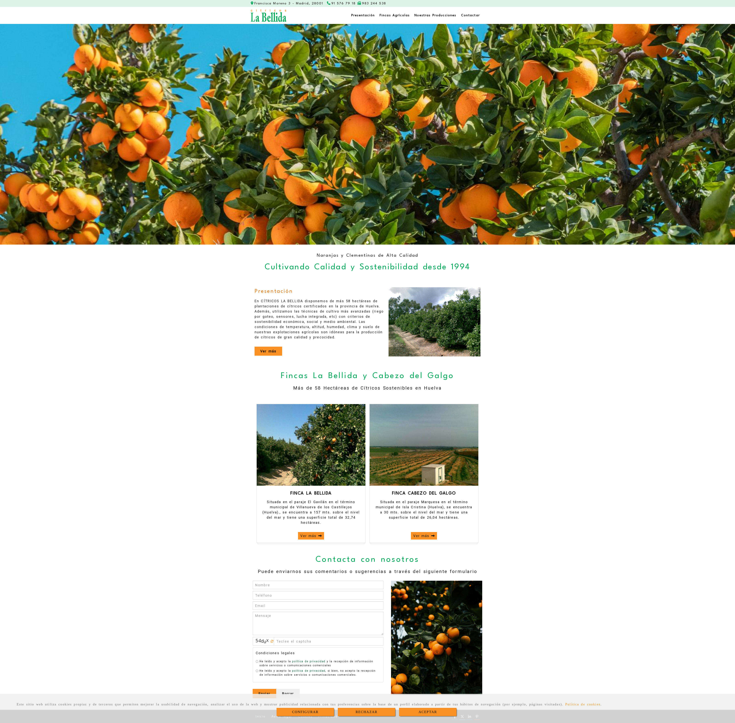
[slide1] (367, 242)
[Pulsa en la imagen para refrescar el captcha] (262, 641)
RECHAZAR (366, 712)
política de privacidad (308, 661)
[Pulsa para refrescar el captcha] (272, 641)
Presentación (274, 291)
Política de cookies (582, 704)
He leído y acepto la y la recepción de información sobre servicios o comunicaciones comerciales (316, 663)
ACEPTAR (428, 712)
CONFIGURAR (305, 712)
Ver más (309, 536)
